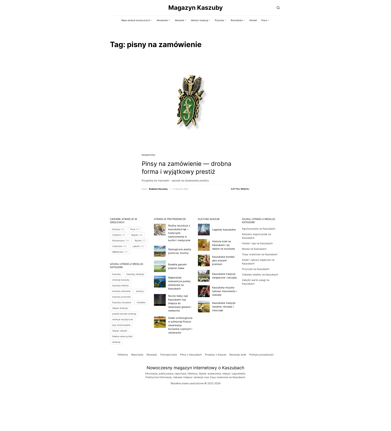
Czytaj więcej (240, 189)
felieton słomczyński (122, 336)
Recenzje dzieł (237, 354)
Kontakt (253, 20)
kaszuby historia (120, 285)
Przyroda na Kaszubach (255, 269)
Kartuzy (118, 229)
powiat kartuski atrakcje (124, 313)
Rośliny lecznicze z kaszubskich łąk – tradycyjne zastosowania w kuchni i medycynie (179, 233)
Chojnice (119, 235)
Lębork (138, 246)
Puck (135, 229)
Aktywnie (179, 20)
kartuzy (140, 291)
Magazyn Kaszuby (195, 7)
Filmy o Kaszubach (191, 354)
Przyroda (219, 20)
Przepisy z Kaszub (215, 354)
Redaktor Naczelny (158, 189)
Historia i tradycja (199, 20)
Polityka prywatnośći (261, 354)
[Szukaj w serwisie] (278, 7)
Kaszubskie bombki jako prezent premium (223, 260)
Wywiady (151, 354)
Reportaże (137, 354)
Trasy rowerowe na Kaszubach (259, 254)
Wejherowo (120, 251)
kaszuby (116, 274)
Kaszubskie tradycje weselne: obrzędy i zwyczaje (223, 306)
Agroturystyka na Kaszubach (258, 228)
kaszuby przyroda (121, 296)
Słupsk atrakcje (120, 308)
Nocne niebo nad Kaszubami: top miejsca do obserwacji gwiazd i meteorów (179, 303)
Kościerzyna (120, 240)
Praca (264, 20)
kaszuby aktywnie (121, 291)
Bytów (140, 240)
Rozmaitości (237, 20)
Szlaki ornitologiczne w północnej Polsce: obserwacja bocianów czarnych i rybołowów (180, 325)
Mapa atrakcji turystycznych (135, 20)
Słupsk (137, 235)
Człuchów (119, 246)
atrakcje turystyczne (122, 319)
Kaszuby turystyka (121, 302)
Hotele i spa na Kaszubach (257, 243)
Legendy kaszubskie (224, 229)
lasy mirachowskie (121, 325)
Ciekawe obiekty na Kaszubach (260, 274)
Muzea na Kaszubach (254, 248)
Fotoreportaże (168, 354)
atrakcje (116, 342)
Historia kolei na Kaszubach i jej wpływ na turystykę (223, 245)
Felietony (123, 354)
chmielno (141, 302)
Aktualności (162, 20)
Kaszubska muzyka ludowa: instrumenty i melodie (224, 291)
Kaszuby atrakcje (135, 274)
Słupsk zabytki (119, 330)
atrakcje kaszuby (121, 279)
